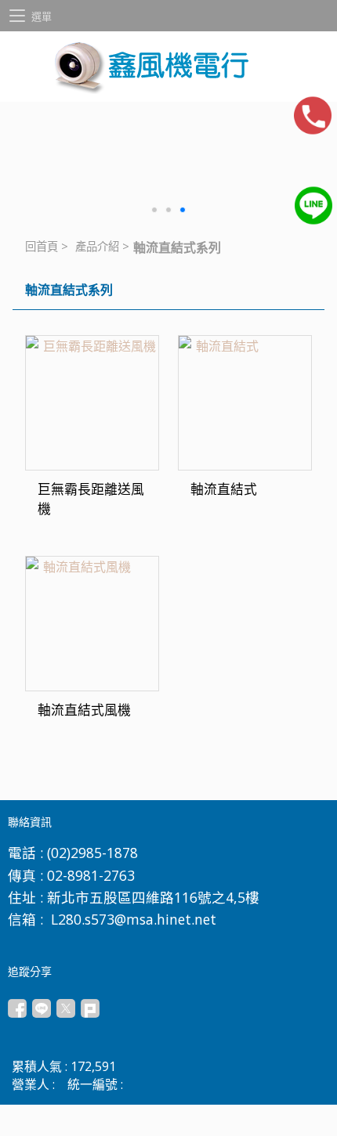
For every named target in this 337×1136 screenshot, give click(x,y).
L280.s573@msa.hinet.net (133, 919)
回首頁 (41, 246)
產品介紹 (97, 246)
